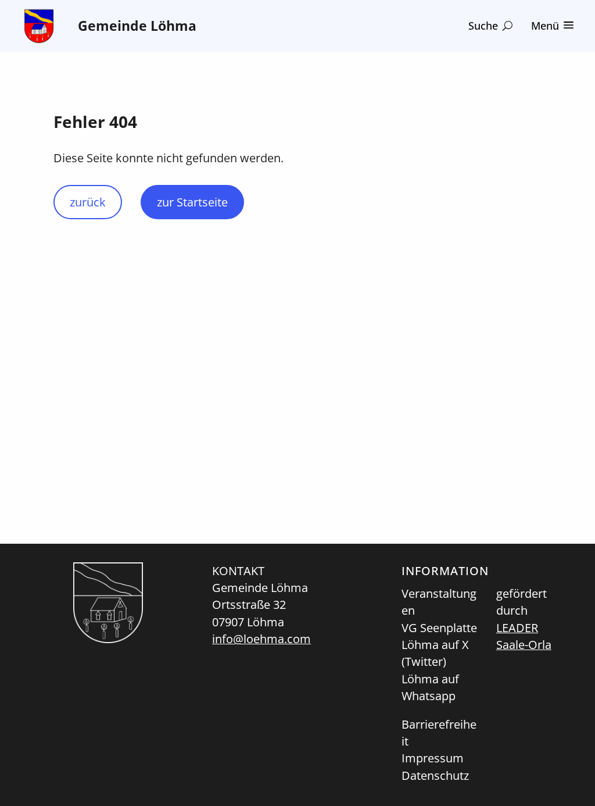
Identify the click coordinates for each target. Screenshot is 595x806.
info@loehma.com (261, 639)
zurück (88, 202)
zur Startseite (192, 202)
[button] (490, 26)
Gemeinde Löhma (137, 25)
